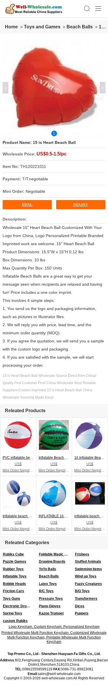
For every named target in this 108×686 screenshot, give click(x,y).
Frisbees (82, 554)
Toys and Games (42, 26)
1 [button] (54, 133)
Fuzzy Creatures (88, 584)
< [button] (5, 88)
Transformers (86, 599)
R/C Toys (46, 591)
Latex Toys (48, 584)
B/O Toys (82, 591)
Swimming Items (88, 569)
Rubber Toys (13, 569)
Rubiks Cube (13, 554)
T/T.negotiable (35, 179)
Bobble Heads (14, 584)
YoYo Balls (47, 569)
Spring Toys (12, 613)
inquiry (80, 205)
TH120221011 (33, 166)
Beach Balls (80, 26)
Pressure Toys (51, 599)
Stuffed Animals (88, 562)
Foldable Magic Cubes (55, 554)
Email (27, 205)
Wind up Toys (85, 576)
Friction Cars (13, 591)
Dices (79, 606)
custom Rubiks (15, 621)
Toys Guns (11, 599)
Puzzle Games (14, 562)
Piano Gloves (49, 606)
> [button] (102, 88)
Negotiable (35, 191)
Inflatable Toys (14, 576)
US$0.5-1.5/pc (52, 153)
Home (11, 26)
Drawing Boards (52, 562)
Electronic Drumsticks (19, 606)
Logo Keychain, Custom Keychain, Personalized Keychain (54, 627)
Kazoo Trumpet (51, 613)
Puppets (81, 613)
